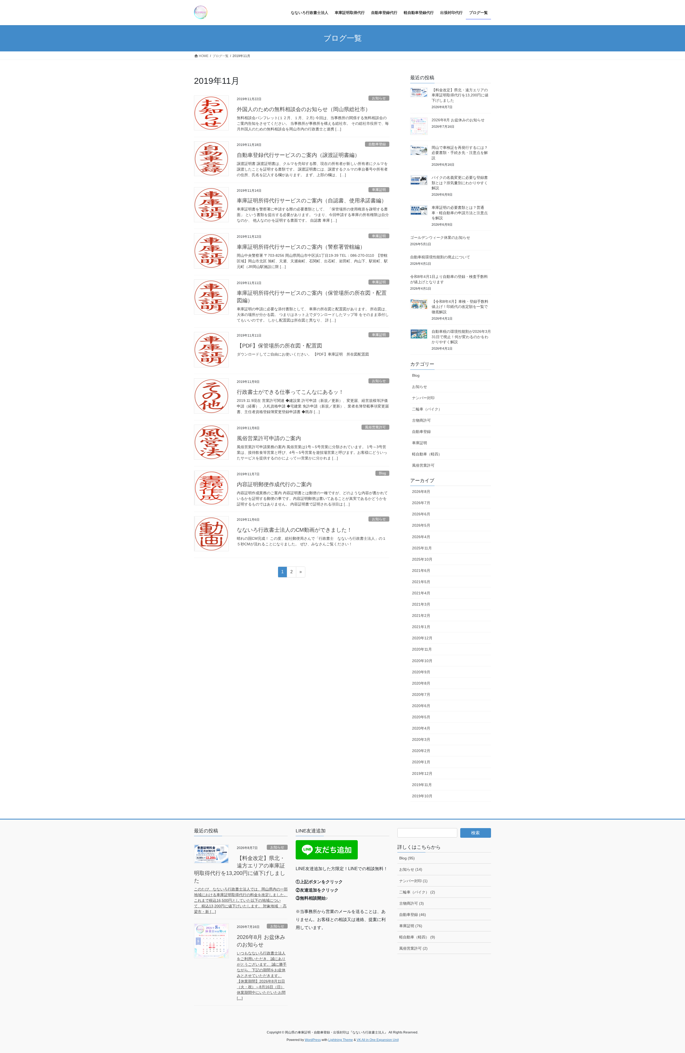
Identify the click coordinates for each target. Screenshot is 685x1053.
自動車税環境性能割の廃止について (440, 257)
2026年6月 (421, 514)
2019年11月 (422, 785)
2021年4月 (421, 593)
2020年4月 (421, 728)
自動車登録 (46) (412, 914)
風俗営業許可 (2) (413, 948)
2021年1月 (421, 627)
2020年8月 (421, 683)
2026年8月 (421, 491)
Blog (382, 473)
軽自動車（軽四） (427, 454)
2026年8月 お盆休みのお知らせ (458, 120)
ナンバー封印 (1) (413, 881)
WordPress (313, 1040)
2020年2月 (421, 751)
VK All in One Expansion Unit (378, 1040)
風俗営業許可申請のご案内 (269, 438)
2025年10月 (422, 559)
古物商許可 (421, 420)
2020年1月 (421, 762)
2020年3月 (421, 739)
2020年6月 (421, 706)
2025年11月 (422, 548)
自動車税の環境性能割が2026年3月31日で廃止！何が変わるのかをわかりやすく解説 (461, 336)
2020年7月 (421, 694)
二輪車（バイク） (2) (417, 892)
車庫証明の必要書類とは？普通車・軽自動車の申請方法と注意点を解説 (460, 212)
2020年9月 (421, 672)
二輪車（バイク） (427, 409)
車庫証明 (379, 190)
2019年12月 (422, 773)
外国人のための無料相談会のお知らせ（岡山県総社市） (304, 109)
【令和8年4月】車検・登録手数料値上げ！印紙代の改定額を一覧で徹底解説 (460, 306)
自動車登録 (377, 144)
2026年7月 (421, 503)
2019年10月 (422, 796)
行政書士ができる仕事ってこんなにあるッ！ (290, 392)
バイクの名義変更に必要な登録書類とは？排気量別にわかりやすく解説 (460, 182)
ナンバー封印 (423, 398)
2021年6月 (421, 570)
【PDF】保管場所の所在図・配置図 (279, 346)
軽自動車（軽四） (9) (417, 937)
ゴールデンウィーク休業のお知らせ (440, 237)
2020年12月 (422, 638)
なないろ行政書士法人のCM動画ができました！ (294, 530)
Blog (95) (407, 858)
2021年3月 (421, 604)
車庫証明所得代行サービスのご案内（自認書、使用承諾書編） (312, 200)
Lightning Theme (340, 1040)
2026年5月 (421, 525)
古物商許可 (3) (411, 903)
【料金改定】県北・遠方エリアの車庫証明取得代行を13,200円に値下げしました (460, 95)
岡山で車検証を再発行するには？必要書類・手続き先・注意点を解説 (460, 152)
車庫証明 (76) (410, 926)
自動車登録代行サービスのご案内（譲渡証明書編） (298, 155)
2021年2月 (421, 615)
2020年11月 (422, 649)
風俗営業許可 (375, 427)
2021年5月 (421, 582)
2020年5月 (421, 717)
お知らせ (379, 98)
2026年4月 (421, 537)
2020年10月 (422, 661)
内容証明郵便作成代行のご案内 (274, 484)
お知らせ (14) (410, 869)
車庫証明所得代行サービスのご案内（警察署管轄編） (301, 247)
